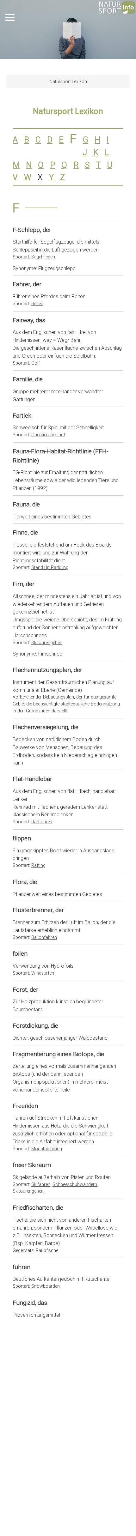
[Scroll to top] (115, 1515)
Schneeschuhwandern (75, 1184)
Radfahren (41, 822)
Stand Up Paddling (49, 567)
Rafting (38, 865)
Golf (35, 363)
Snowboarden (45, 1286)
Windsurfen (42, 973)
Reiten (37, 303)
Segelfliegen (43, 257)
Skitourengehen (46, 642)
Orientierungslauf (48, 435)
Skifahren (40, 1184)
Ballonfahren (44, 937)
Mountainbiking (46, 1149)
